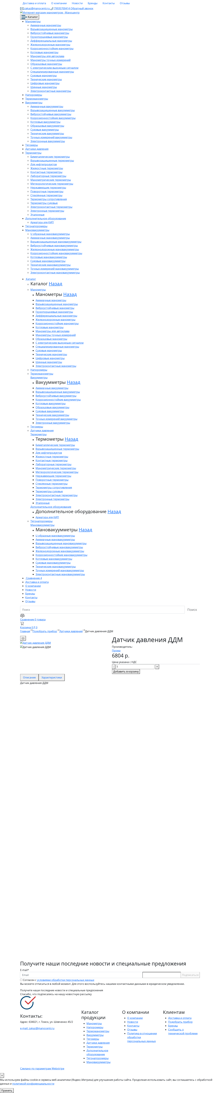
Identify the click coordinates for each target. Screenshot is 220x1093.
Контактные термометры (46, 172)
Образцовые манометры (46, 64)
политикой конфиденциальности (33, 1083)
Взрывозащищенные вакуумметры (52, 110)
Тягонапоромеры (36, 226)
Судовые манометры (43, 75)
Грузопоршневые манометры (49, 37)
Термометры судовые (44, 203)
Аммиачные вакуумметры (46, 106)
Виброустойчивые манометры (49, 33)
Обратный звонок (82, 8)
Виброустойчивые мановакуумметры (54, 245)
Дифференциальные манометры (51, 41)
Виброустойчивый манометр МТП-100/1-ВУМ (70, 948)
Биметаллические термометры (50, 156)
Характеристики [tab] (52, 677)
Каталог (32, 17)
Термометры (33, 153)
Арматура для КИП (42, 222)
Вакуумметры (33, 102)
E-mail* (24, 970)
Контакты (109, 3)
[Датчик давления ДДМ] (35, 642)
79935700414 (62, 8)
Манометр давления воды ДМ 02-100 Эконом (70, 886)
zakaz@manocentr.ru (37, 8)
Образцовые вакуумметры (47, 126)
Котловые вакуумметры (45, 122)
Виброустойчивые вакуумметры (50, 114)
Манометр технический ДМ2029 (55, 917)
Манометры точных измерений (50, 60)
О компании (59, 3)
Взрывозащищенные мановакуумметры (55, 241)
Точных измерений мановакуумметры (54, 268)
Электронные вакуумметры (47, 141)
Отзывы (125, 3)
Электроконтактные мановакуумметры (55, 272)
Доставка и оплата (34, 3)
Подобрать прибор (45, 631)
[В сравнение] (23, 638)
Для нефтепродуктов (43, 164)
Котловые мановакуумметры (48, 257)
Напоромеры (33, 95)
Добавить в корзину (126, 671)
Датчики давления (36, 149)
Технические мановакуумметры (50, 265)
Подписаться (190, 975)
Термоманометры (36, 98)
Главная (25, 631)
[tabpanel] (110, 823)
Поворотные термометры (46, 191)
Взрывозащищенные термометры (52, 160)
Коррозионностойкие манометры (51, 48)
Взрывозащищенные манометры (51, 29)
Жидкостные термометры (46, 168)
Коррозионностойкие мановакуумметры (56, 253)
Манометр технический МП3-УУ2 (56, 737)
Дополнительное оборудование (45, 218)
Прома (116, 650)
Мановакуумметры (37, 230)
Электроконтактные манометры (50, 91)
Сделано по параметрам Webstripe (42, 1068)
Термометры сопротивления (48, 199)
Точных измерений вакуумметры (51, 137)
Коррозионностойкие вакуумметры (53, 118)
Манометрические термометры (50, 180)
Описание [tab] (29, 677)
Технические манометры (46, 79)
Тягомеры (31, 145)
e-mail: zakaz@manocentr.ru (37, 1028)
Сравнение (33, 578)
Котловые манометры (44, 52)
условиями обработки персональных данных (65, 980)
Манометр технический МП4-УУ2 (56, 796)
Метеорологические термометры (51, 183)
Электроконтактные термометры (51, 207)
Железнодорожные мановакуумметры (54, 249)
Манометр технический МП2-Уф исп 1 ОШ (66, 855)
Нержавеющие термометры (48, 187)
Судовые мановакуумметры (47, 261)
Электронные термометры (47, 211)
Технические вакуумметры (47, 133)
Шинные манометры (43, 87)
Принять (6, 1090)
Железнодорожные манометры (50, 44)
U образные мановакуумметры (50, 234)
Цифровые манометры (44, 83)
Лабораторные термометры (48, 176)
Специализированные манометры (52, 71)
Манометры (33, 21)
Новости (77, 3)
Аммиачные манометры (45, 25)
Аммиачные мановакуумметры (50, 238)
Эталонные (37, 214)
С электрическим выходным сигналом (54, 68)
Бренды (92, 3)
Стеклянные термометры (46, 195)
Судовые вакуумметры (44, 129)
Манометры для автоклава (47, 56)
